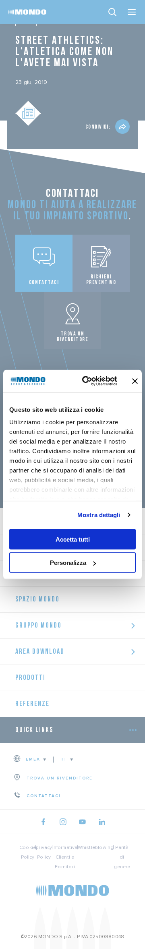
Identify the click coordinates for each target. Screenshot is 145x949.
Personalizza (68, 562)
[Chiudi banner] (135, 381)
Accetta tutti (73, 539)
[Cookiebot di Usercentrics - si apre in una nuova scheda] (86, 381)
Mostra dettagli (98, 514)
